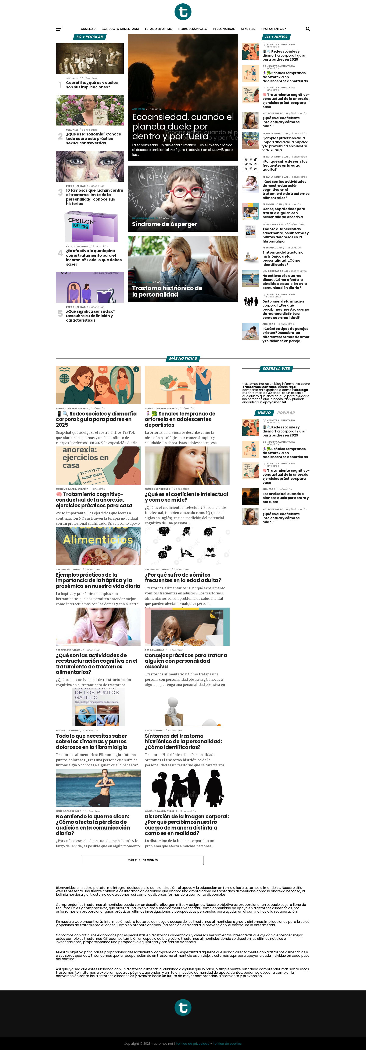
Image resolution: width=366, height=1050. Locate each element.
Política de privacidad (192, 1044)
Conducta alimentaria (120, 29)
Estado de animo (158, 29)
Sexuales (248, 29)
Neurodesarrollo (192, 29)
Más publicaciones (143, 860)
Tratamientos (272, 29)
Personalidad (224, 29)
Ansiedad (88, 29)
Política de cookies (227, 1044)
